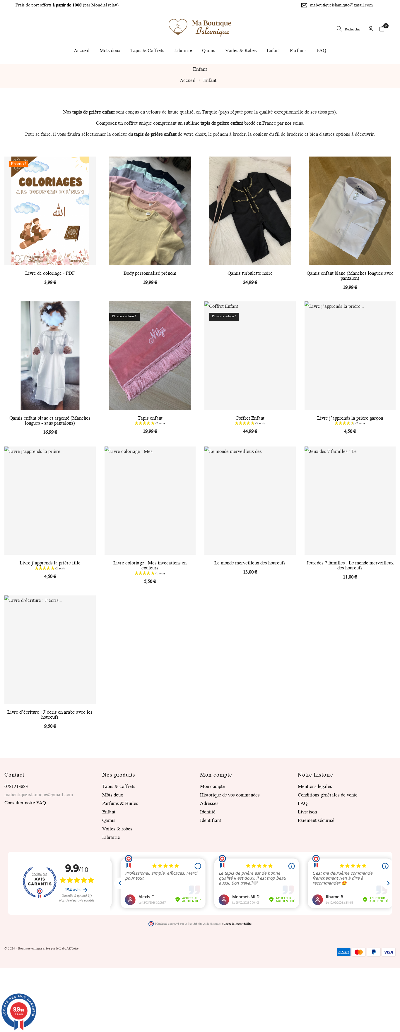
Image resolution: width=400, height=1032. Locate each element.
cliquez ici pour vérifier (236, 923)
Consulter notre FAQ (25, 803)
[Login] (370, 30)
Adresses (209, 803)
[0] (381, 29)
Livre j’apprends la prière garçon (350, 418)
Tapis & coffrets (118, 786)
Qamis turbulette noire (250, 273)
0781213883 (16, 786)
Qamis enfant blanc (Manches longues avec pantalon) (350, 276)
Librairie (111, 837)
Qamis (108, 820)
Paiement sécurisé (316, 820)
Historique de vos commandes (230, 795)
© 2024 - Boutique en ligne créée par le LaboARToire (41, 948)
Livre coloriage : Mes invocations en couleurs (150, 566)
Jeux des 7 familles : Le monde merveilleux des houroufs (350, 566)
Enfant (108, 812)
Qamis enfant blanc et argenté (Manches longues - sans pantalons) (49, 421)
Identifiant (210, 820)
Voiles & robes (117, 829)
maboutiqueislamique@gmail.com (341, 5)
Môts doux (112, 795)
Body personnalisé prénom (150, 273)
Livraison (307, 812)
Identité (208, 812)
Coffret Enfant (249, 418)
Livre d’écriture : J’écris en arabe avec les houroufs (50, 715)
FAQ (302, 803)
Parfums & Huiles (120, 803)
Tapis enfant (150, 418)
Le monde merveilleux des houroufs (250, 563)
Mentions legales (315, 786)
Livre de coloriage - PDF (50, 273)
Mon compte (212, 786)
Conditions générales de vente (328, 795)
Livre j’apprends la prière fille (50, 563)
